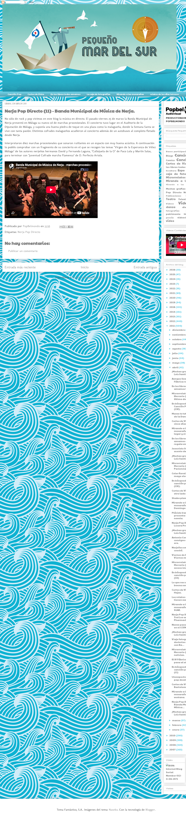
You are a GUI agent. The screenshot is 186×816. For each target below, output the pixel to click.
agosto (176, 348)
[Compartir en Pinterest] (71, 226)
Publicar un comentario (22, 251)
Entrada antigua (145, 267)
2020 (172, 297)
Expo (181, 170)
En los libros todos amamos (66, 94)
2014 (172, 311)
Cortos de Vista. (36, 94)
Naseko (113, 809)
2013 (172, 316)
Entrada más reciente (20, 267)
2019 (172, 302)
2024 (172, 279)
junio (175, 358)
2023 (172, 283)
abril (175, 367)
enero (176, 729)
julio (175, 353)
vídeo (170, 221)
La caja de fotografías (98, 94)
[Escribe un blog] (63, 226)
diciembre (178, 329)
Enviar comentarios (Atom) (89, 277)
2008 (172, 745)
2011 (172, 325)
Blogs (169, 155)
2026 (172, 269)
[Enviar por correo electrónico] (60, 226)
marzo (176, 720)
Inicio (85, 267)
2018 (172, 307)
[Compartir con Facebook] (69, 226)
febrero (177, 725)
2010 (172, 735)
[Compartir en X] (66, 226)
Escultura (171, 170)
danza (170, 207)
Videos (170, 203)
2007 (172, 749)
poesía (170, 217)
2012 (172, 321)
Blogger (150, 809)
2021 (172, 293)
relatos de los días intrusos (164, 94)
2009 (172, 740)
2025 (172, 274)
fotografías (172, 210)
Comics (170, 160)
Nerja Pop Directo (29, 232)
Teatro (171, 199)
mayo (176, 362)
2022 (172, 288)
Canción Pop (14, 94)
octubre (177, 339)
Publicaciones (173, 195)
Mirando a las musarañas (130, 94)
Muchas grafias (175, 188)
